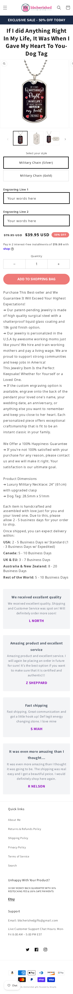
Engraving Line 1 (16, 189)
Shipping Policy (18, 838)
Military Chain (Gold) (36, 175)
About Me (14, 820)
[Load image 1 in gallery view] (20, 138)
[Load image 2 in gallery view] (36, 138)
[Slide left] (7, 139)
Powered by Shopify (47, 987)
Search (12, 865)
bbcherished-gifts (31, 987)
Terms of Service (18, 856)
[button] (5, 7)
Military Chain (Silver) (36, 162)
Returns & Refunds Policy (24, 829)
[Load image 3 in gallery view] (53, 138)
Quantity (36, 256)
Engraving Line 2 (16, 212)
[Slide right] (65, 139)
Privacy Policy (17, 847)
